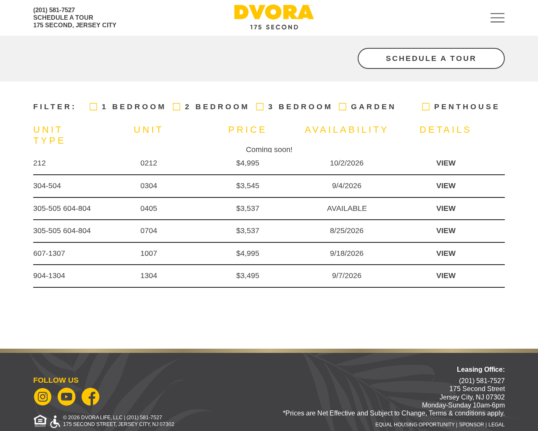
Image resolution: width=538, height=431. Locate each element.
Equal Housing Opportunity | (416, 425)
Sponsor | (473, 425)
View (446, 163)
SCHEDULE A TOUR (63, 17)
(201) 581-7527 (54, 9)
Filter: (54, 106)
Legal (496, 425)
